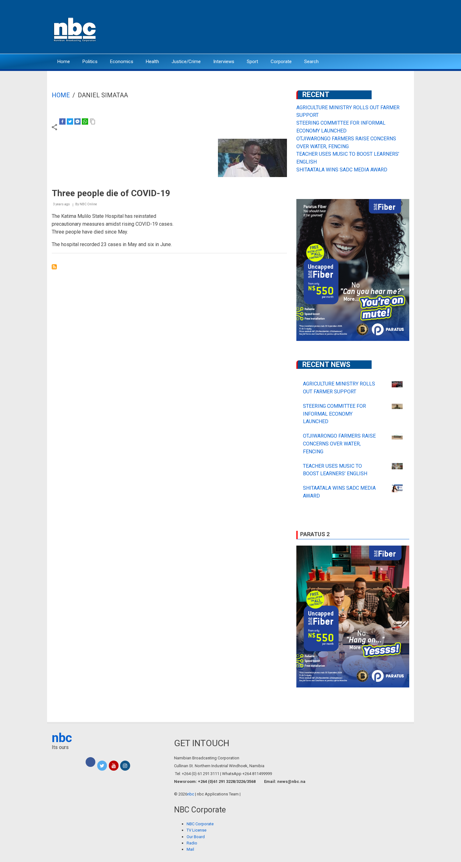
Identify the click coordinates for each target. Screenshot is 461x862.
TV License (196, 830)
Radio (192, 843)
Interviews (223, 61)
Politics (90, 61)
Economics (121, 61)
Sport (252, 61)
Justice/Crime (186, 61)
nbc (62, 737)
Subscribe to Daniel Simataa (54, 266)
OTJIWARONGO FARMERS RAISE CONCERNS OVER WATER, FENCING (339, 444)
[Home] (75, 29)
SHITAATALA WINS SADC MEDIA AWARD (341, 170)
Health (152, 61)
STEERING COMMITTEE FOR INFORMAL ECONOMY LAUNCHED (334, 414)
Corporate (281, 61)
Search (311, 61)
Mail (190, 849)
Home (63, 61)
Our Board (196, 836)
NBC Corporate (200, 824)
